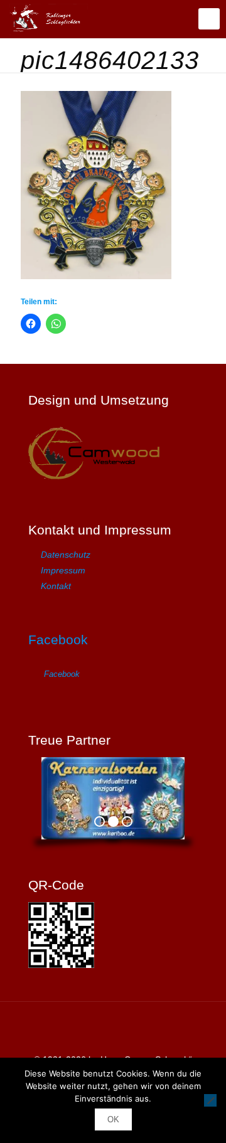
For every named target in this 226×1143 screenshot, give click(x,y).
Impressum (63, 570)
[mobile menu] (209, 18)
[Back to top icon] (113, 1027)
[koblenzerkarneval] (48, 19)
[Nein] (210, 1100)
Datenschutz (65, 555)
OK (113, 1119)
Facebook (58, 639)
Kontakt (56, 586)
